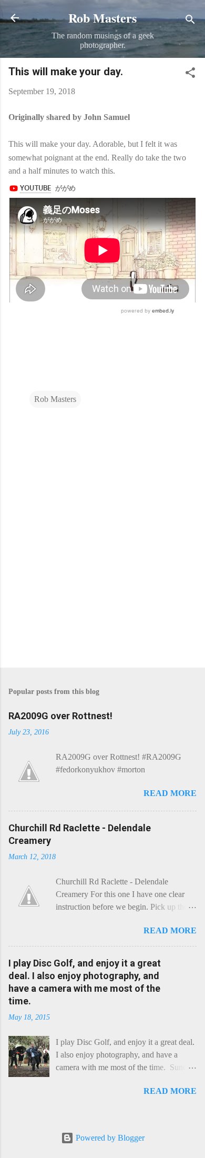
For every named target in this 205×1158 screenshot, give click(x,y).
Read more (170, 793)
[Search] (190, 21)
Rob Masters (102, 17)
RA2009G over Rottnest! (60, 715)
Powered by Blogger (109, 1137)
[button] (190, 74)
